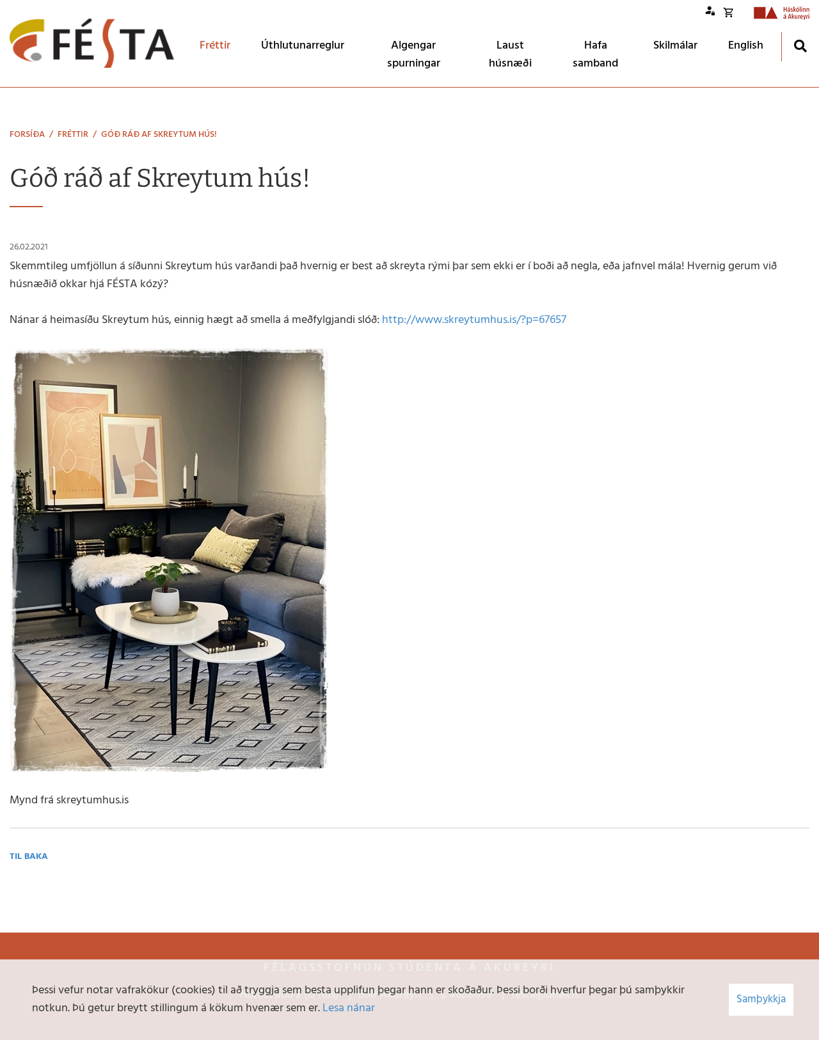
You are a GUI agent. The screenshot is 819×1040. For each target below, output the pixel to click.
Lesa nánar (348, 1008)
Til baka (29, 856)
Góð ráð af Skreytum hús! (159, 134)
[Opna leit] (800, 46)
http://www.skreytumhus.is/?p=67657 (474, 320)
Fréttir (73, 134)
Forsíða (27, 134)
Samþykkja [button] (761, 999)
